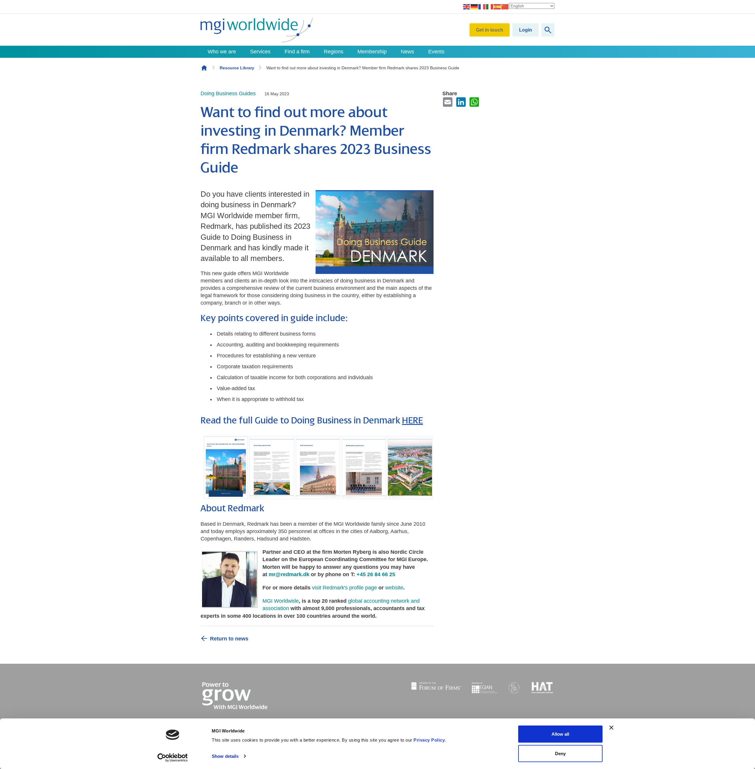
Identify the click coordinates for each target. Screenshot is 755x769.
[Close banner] (611, 728)
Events (436, 52)
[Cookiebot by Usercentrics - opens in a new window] (172, 757)
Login (525, 29)
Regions (333, 52)
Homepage (204, 67)
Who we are (222, 52)
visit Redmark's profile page (344, 588)
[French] (482, 6)
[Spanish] (497, 6)
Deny (560, 753)
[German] (474, 6)
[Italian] (490, 6)
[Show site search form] (547, 30)
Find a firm (297, 52)
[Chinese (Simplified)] (505, 6)
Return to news (229, 639)
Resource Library (237, 67)
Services (260, 52)
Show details (225, 756)
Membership (372, 52)
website (394, 588)
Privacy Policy (429, 739)
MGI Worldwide (280, 601)
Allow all (560, 734)
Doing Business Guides (228, 93)
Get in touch (489, 29)
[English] (467, 6)
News (407, 52)
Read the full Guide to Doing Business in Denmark (312, 420)
